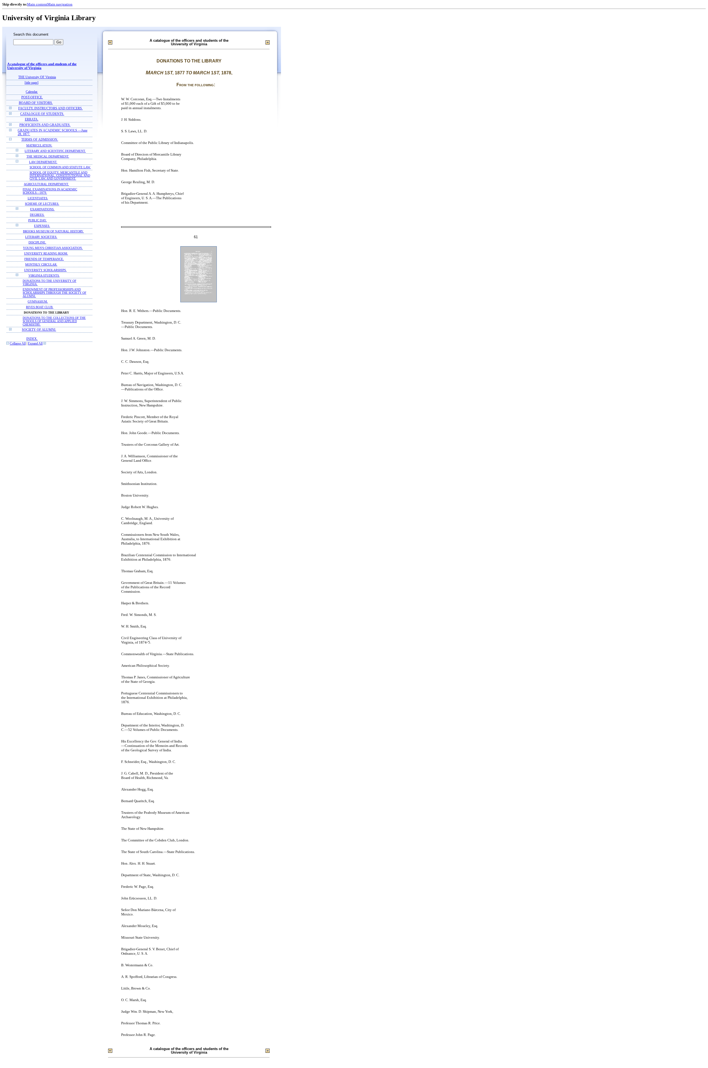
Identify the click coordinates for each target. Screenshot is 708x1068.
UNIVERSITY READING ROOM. (46, 253)
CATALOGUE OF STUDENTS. (42, 114)
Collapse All (18, 343)
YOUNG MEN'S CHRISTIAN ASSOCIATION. (53, 248)
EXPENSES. (42, 225)
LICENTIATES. (38, 198)
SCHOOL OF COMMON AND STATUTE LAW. (60, 167)
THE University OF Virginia (37, 77)
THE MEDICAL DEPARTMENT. (48, 156)
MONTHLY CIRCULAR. (41, 264)
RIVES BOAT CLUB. (39, 307)
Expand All (35, 343)
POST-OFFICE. (32, 97)
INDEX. (32, 339)
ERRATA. (31, 119)
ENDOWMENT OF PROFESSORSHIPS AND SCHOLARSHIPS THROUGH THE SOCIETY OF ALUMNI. (54, 293)
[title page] (31, 83)
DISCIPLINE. (37, 242)
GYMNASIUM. (38, 301)
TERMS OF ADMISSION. (39, 139)
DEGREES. (37, 214)
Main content (37, 4)
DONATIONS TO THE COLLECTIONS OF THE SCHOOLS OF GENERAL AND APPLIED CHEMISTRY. (54, 321)
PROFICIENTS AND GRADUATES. (45, 125)
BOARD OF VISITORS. (36, 103)
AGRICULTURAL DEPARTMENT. (46, 184)
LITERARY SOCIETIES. (41, 236)
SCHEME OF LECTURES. (42, 203)
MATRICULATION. (39, 145)
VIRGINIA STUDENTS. (44, 275)
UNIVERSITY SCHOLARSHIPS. (45, 270)
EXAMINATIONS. (42, 209)
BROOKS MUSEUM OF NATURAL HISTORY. (53, 231)
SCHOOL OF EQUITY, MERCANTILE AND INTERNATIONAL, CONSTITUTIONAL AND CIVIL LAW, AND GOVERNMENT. (60, 175)
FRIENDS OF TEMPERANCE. (44, 259)
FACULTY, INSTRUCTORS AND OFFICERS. (50, 108)
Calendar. (32, 92)
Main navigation (59, 4)
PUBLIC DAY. (37, 220)
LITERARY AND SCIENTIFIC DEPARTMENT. (55, 151)
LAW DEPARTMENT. (43, 162)
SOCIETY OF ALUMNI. (39, 330)
